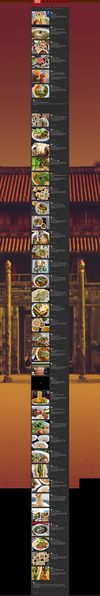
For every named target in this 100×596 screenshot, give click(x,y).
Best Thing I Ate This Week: (58, 8)
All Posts (33, 8)
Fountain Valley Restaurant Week (49, 8)
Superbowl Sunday (37, 8)
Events (42, 8)
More (63, 8)
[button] (67, 8)
